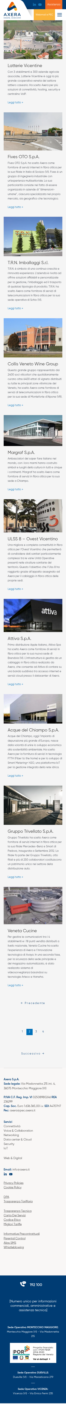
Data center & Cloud (18, 1139)
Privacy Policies (13, 1183)
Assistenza (53, 4)
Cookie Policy (12, 1187)
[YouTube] (40, 4)
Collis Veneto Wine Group (33, 364)
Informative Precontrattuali (22, 1234)
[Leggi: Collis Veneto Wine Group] (33, 337)
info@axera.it (21, 1169)
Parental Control (14, 1238)
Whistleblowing (14, 1247)
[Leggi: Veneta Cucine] (33, 905)
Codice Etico (12, 1220)
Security (9, 1144)
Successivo (33, 1053)
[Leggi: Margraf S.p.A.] (33, 430)
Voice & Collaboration (18, 1130)
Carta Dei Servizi (15, 1215)
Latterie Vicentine (25, 66)
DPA (6, 1197)
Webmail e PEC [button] (44, 14)
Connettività (12, 1126)
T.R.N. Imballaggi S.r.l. (28, 263)
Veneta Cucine (22, 931)
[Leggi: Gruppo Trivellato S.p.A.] (33, 805)
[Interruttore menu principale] (59, 14)
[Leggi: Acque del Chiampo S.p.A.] (33, 709)
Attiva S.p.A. (19, 639)
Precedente (33, 1003)
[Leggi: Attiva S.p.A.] (33, 615)
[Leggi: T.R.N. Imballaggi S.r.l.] (33, 236)
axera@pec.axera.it (22, 1110)
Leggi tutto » (15, 102)
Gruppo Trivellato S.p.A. (30, 831)
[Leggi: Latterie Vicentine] (33, 39)
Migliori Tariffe (13, 1224)
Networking (11, 1135)
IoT (6, 1148)
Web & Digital (13, 1158)
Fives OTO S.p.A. (23, 157)
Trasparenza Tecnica (18, 1211)
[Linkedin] (34, 4)
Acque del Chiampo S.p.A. (33, 730)
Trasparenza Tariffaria (18, 1201)
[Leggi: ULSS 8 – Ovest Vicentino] (33, 515)
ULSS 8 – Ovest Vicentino (33, 539)
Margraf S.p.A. (21, 453)
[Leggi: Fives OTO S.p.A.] (33, 131)
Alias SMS (10, 1243)
